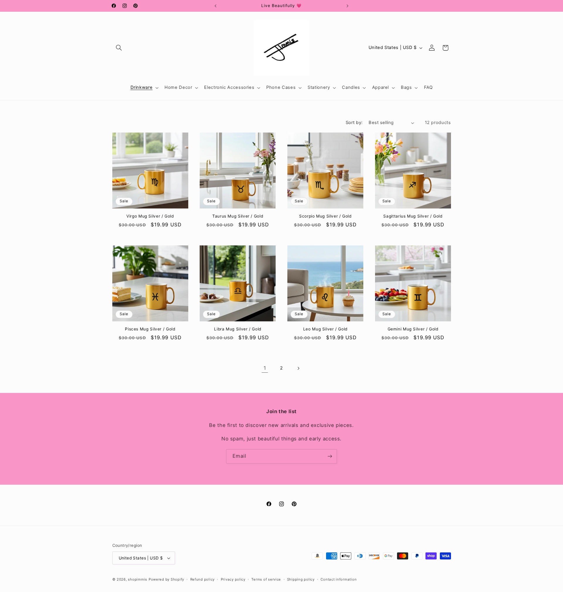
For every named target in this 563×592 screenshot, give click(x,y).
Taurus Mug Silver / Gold (237, 216)
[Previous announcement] (215, 6)
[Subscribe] (330, 456)
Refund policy (202, 579)
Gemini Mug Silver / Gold (413, 328)
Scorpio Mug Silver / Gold (325, 216)
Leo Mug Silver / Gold (325, 328)
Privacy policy (233, 579)
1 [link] (265, 368)
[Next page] (298, 368)
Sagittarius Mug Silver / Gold (412, 216)
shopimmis (137, 579)
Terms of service (266, 579)
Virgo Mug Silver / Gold (150, 216)
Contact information (338, 579)
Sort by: (354, 122)
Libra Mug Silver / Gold (237, 328)
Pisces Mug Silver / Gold (150, 328)
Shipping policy (301, 579)
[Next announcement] (347, 6)
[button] (119, 48)
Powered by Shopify (166, 579)
